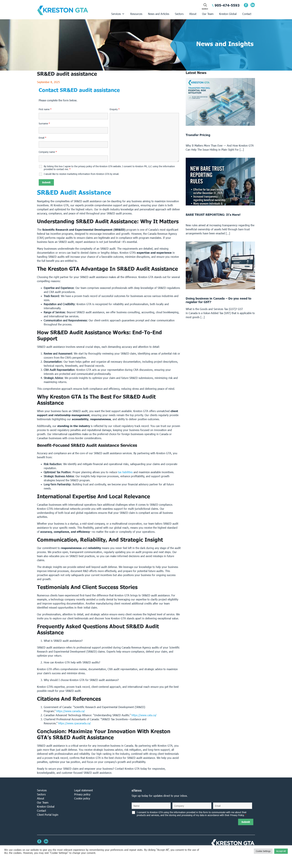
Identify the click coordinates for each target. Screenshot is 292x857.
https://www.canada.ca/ (70, 711)
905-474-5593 (227, 5)
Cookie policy (82, 798)
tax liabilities (125, 472)
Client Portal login (47, 814)
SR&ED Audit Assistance (74, 192)
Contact (246, 13)
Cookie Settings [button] (263, 851)
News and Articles (158, 13)
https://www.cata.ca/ (143, 715)
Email (42, 137)
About (192, 13)
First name (45, 109)
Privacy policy (82, 794)
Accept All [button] (281, 851)
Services (116, 13)
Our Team (207, 13)
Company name (48, 152)
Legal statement (83, 790)
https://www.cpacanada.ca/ (74, 723)
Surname (44, 123)
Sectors (179, 13)
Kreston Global (228, 13)
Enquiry (115, 109)
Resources (136, 13)
